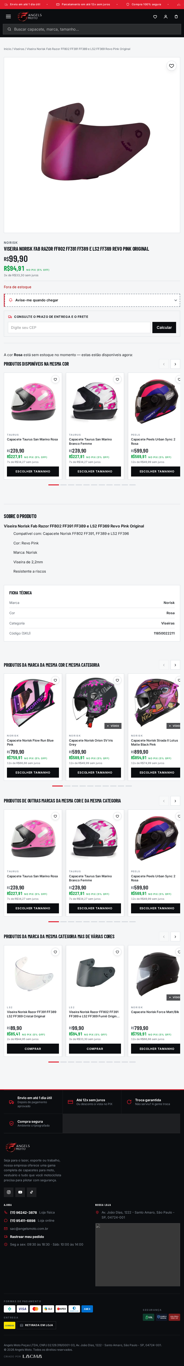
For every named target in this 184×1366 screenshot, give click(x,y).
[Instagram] (8, 1192)
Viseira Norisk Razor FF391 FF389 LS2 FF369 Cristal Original (31, 1014)
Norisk (11, 242)
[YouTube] (20, 1192)
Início (7, 49)
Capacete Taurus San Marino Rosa (32, 439)
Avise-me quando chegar (36, 300)
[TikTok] (31, 1192)
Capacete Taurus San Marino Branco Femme (90, 441)
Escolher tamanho (33, 471)
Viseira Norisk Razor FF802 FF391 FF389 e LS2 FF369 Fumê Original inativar (94, 1016)
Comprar (33, 1049)
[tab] (53, 484)
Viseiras (18, 49)
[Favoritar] (172, 66)
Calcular (164, 327)
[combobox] (92, 29)
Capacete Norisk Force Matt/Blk (155, 1012)
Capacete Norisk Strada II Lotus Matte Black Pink (154, 742)
